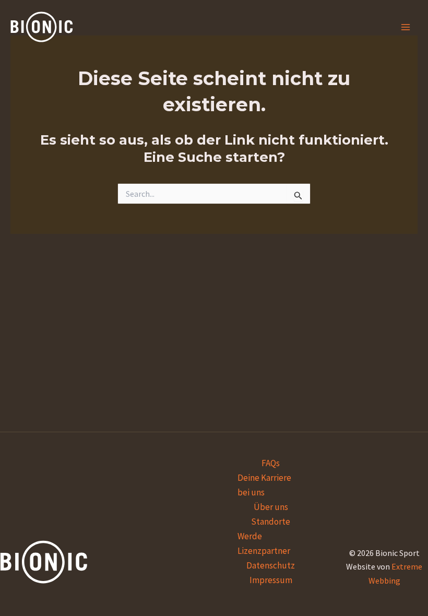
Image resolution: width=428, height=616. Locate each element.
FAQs (270, 463)
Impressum (270, 580)
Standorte (270, 521)
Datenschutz (270, 565)
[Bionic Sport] (41, 27)
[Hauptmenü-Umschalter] (406, 27)
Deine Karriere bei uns (264, 485)
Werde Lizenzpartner (263, 543)
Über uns (271, 507)
